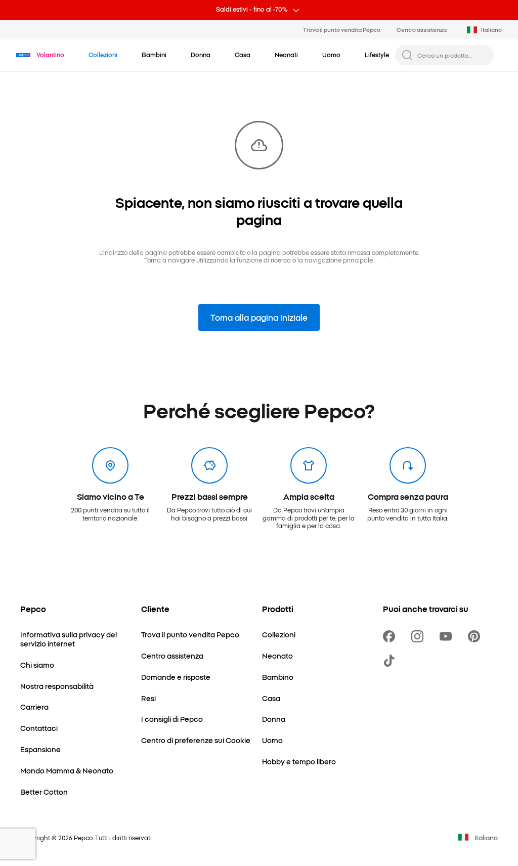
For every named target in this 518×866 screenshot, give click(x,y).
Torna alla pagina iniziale (259, 317)
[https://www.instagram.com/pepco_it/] (419, 636)
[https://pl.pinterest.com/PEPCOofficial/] (476, 636)
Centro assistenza (422, 29)
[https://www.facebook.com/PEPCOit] (391, 636)
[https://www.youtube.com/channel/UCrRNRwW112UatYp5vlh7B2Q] (448, 636)
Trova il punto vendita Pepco (341, 29)
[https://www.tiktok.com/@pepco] (391, 661)
